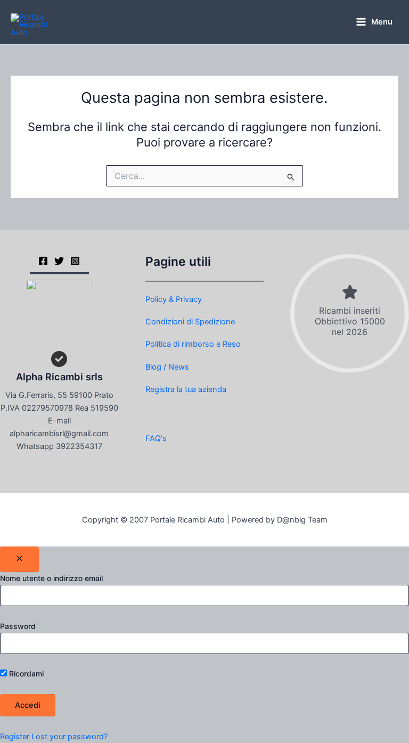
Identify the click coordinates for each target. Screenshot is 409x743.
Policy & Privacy (173, 299)
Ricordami (25, 673)
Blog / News (167, 367)
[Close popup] (19, 559)
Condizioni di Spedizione (190, 321)
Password (18, 626)
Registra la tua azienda (185, 389)
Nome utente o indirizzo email (51, 578)
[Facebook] (43, 261)
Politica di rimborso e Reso (193, 344)
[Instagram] (75, 261)
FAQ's (156, 438)
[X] (59, 261)
